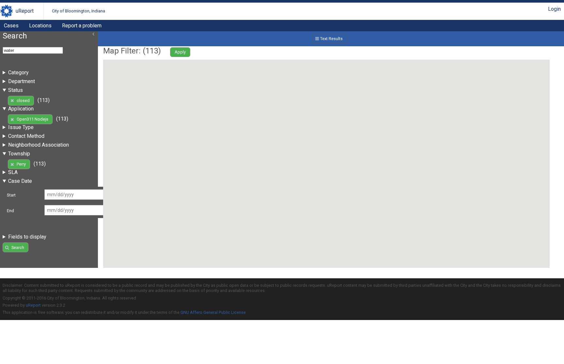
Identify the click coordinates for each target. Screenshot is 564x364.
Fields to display (27, 237)
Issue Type (21, 127)
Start (11, 195)
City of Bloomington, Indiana (78, 10)
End (10, 210)
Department (21, 81)
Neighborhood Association (38, 145)
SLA (13, 172)
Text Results (331, 38)
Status (15, 90)
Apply (180, 52)
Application (21, 109)
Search (17, 247)
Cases (11, 25)
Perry (21, 164)
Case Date (20, 181)
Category (18, 72)
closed (23, 100)
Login (554, 9)
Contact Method (26, 136)
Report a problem (82, 25)
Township (19, 154)
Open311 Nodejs (32, 119)
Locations (40, 25)
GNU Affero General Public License (213, 312)
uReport (25, 11)
